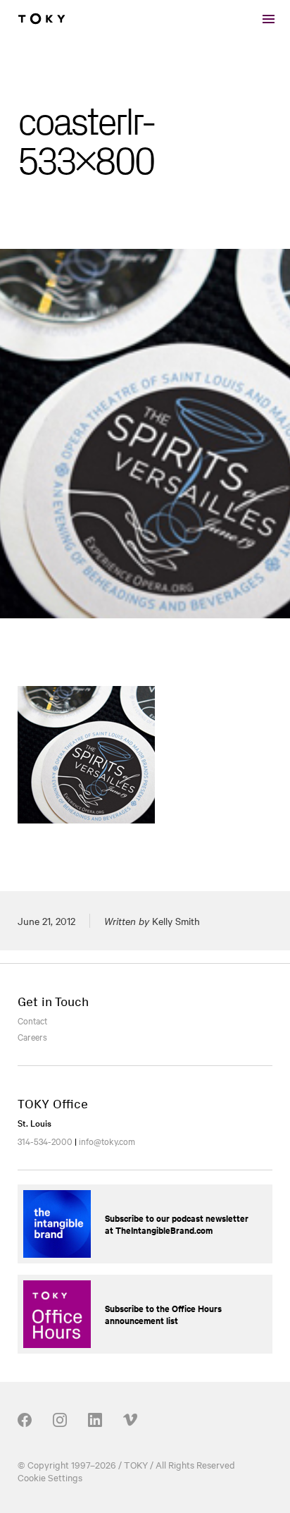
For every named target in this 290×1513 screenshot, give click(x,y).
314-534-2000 (45, 1140)
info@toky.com (107, 1140)
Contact (32, 1020)
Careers (32, 1036)
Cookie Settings (50, 1477)
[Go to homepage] (41, 19)
